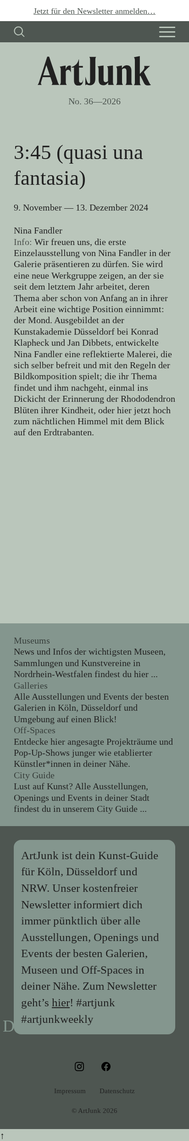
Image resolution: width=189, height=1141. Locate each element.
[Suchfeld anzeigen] (19, 31)
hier (61, 1002)
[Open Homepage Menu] (167, 32)
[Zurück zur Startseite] (94, 71)
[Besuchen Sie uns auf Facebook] (107, 1066)
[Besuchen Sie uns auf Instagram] (81, 1066)
